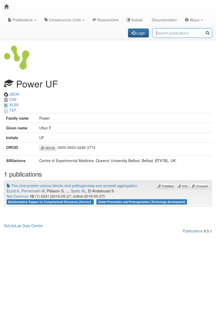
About (194, 19)
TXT (12, 110)
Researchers (107, 19)
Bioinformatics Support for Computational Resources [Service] (50, 202)
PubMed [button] (167, 186)
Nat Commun (18, 196)
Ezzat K (13, 190)
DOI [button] (184, 186)
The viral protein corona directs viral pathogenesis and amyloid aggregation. (74, 185)
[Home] (6, 6)
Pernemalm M (33, 190)
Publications (23, 19)
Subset (136, 19)
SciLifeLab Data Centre (23, 225)
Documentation (164, 19)
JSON (13, 94)
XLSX (13, 104)
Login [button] (140, 33)
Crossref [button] (201, 186)
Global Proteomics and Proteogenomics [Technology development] (141, 202)
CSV (12, 99)
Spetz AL (78, 190)
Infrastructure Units (65, 19)
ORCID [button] (49, 147)
